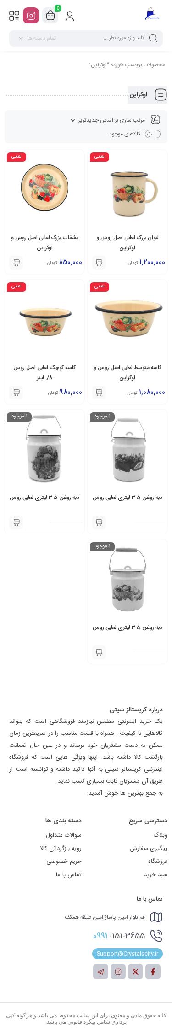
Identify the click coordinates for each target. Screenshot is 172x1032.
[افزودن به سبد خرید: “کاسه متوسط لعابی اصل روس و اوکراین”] (99, 392)
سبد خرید (155, 875)
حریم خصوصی (64, 861)
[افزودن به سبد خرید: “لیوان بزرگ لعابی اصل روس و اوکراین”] (99, 263)
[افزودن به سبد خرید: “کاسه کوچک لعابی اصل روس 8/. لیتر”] (16, 392)
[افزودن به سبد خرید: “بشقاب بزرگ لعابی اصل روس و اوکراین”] (16, 263)
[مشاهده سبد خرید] (50, 15)
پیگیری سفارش (148, 849)
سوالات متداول (64, 835)
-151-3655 (119, 936)
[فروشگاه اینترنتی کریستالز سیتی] (152, 15)
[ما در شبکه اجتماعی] (31, 15)
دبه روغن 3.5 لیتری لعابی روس (127, 497)
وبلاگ (160, 835)
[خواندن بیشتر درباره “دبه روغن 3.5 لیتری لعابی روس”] (99, 522)
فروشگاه (157, 861)
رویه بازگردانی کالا (61, 849)
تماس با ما (69, 875)
